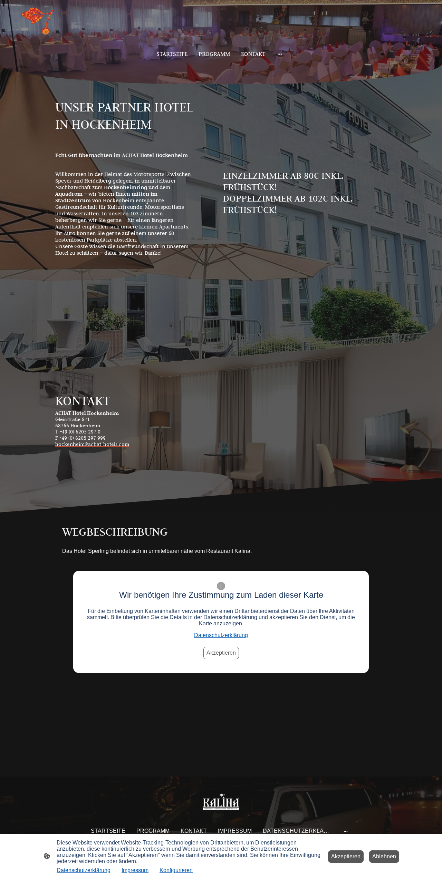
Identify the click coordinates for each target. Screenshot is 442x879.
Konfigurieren (176, 870)
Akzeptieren (221, 653)
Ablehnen (384, 856)
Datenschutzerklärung (221, 635)
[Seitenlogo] (41, 21)
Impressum (135, 870)
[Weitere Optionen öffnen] (279, 54)
